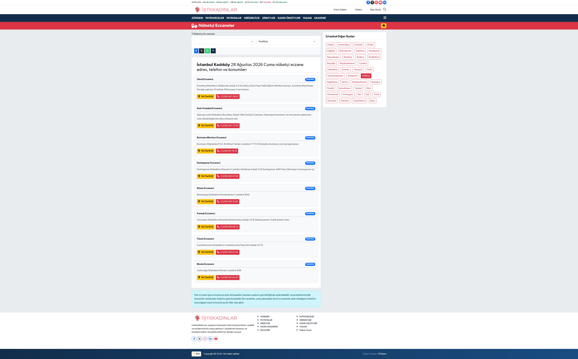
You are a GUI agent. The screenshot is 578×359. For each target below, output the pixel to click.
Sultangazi (348, 94)
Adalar (330, 45)
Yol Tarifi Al (207, 96)
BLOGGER (265, 330)
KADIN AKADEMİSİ (269, 327)
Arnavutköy (344, 45)
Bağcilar (331, 51)
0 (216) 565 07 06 (229, 176)
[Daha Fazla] (213, 50)
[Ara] (384, 10)
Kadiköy (366, 76)
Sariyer (358, 88)
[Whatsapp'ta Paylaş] (207, 50)
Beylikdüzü (374, 57)
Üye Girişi (375, 9)
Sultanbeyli (332, 94)
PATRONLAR (234, 18)
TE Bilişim (382, 354)
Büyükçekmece (347, 63)
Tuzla (376, 94)
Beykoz (360, 57)
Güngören (353, 76)
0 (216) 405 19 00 (229, 201)
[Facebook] (194, 338)
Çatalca (363, 63)
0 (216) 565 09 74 (229, 227)
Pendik (330, 88)
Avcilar (370, 45)
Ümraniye (331, 101)
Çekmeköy (332, 69)
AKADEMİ (320, 18)
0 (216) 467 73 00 (229, 125)
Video (358, 9)
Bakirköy (360, 51)
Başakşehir (374, 51)
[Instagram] (204, 338)
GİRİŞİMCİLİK (252, 18)
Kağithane (332, 82)
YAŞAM (307, 18)
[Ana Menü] (385, 18)
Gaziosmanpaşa (335, 76)
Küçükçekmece (359, 82)
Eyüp (372, 101)
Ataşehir (358, 45)
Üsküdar (345, 101)
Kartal (345, 82)
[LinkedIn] (210, 338)
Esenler (345, 69)
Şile (359, 94)
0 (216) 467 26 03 (229, 96)
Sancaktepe (344, 88)
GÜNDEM (197, 18)
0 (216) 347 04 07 (229, 277)
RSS (198, 354)
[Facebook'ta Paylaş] (196, 50)
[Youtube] (215, 338)
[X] (199, 338)
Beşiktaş (348, 57)
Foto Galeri (340, 9)
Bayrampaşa (333, 57)
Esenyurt (358, 69)
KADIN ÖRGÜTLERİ (289, 18)
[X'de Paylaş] (201, 50)
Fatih (369, 69)
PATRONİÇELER (214, 18)
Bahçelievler (346, 51)
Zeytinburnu (359, 101)
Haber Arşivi (305, 330)
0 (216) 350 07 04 (229, 252)
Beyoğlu (331, 63)
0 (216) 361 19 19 (229, 151)
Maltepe (375, 82)
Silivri (368, 88)
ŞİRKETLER (268, 18)
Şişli (367, 94)
